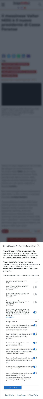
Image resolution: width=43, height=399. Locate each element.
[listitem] (21, 282)
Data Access (21, 395)
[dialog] (21, 320)
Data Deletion (9, 395)
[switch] (35, 287)
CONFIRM (13, 387)
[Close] (39, 246)
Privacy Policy (33, 395)
